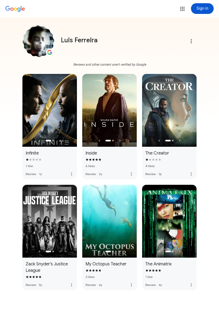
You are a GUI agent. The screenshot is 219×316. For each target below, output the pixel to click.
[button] (182, 8)
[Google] (15, 9)
